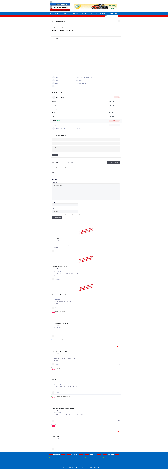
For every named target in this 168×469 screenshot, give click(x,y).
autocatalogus (94, 13)
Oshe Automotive (56, 380)
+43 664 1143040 (57, 327)
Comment (54, 182)
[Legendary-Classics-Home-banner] (111, 463)
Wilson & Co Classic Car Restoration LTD (63, 408)
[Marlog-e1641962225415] (95, 8)
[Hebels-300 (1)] (75, 463)
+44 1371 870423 (57, 271)
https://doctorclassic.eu (81, 86)
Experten (75, 13)
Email (54, 208)
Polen (63, 27)
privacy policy (69, 214)
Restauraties (57, 27)
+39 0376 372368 (57, 356)
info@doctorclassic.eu (81, 83)
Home (51, 13)
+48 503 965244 (79, 80)
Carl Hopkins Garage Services (60, 266)
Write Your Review (114, 162)
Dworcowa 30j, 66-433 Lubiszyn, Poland (84, 77)
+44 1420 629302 (57, 412)
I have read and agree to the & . (68, 214)
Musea (86, 13)
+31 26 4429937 (57, 441)
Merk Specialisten (66, 13)
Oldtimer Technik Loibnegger (60, 323)
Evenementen (103, 13)
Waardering (55, 179)
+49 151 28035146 (57, 243)
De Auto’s (57, 13)
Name (54, 202)
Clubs (81, 13)
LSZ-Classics (55, 238)
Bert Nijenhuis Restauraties (59, 295)
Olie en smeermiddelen (60, 449)
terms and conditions (77, 214)
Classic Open (55, 436)
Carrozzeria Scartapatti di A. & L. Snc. (62, 351)
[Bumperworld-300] (57, 463)
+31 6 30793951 (57, 299)
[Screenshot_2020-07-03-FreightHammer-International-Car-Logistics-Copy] (93, 463)
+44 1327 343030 (57, 384)
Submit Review (57, 217)
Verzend (55, 154)
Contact (111, 13)
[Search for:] (111, 15)
